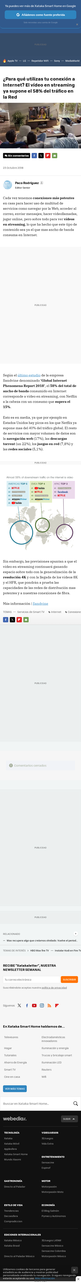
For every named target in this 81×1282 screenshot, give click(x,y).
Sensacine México (52, 1245)
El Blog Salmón (50, 1210)
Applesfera (10, 1149)
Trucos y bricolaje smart (57, 1055)
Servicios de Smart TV (30, 612)
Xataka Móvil (11, 1143)
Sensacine (48, 1162)
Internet (56, 612)
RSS (49, 1005)
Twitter (41, 155)
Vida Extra (47, 1143)
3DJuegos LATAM (51, 1240)
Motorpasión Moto (52, 1192)
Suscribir (69, 979)
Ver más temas (15, 1088)
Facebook (34, 155)
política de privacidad (54, 987)
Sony (57, 60)
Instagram (42, 1005)
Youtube (34, 1005)
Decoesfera (11, 1216)
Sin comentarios (18, 155)
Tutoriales (10, 1055)
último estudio (29, 375)
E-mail (54, 155)
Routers (47, 1069)
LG (24, 60)
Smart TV (10, 1069)
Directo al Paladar (14, 1186)
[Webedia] (14, 1121)
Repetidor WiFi (40, 60)
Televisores (11, 1037)
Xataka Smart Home (16, 1154)
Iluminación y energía (55, 1048)
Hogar (8, 1048)
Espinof (46, 1167)
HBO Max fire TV (39, 950)
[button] (29, 182)
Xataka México (13, 1240)
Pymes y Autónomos (54, 1216)
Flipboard (47, 155)
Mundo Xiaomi (12, 1159)
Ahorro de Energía (15, 1062)
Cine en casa (12, 1077)
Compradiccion (13, 1221)
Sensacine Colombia (54, 1251)
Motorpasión (49, 1186)
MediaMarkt (72, 60)
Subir (66, 1119)
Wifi (44, 1077)
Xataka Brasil (12, 1245)
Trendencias (11, 1210)
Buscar (75, 1103)
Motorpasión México (54, 1256)
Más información (45, 1278)
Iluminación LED (52, 1062)
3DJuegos (47, 1138)
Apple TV (13, 60)
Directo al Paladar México (19, 1256)
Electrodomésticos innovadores (53, 1039)
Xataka (8, 1138)
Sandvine (40, 603)
